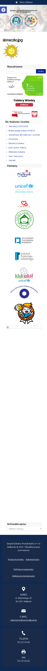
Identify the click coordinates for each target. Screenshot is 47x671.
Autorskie (19, 559)
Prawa (11, 559)
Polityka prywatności (23, 569)
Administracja (32, 559)
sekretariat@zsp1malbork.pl (23, 620)
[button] (3, 9)
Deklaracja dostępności (23, 575)
